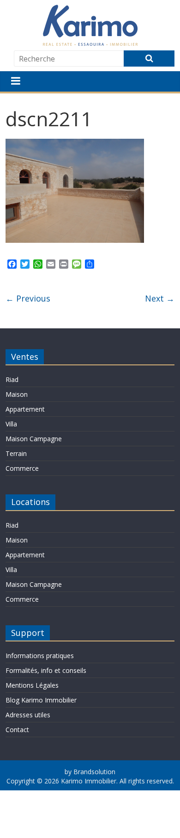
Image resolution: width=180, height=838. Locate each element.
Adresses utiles (28, 714)
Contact (17, 729)
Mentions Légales (32, 685)
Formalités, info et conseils (46, 670)
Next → (159, 298)
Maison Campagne (34, 438)
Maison (17, 394)
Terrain (16, 453)
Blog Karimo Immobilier (41, 700)
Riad (12, 379)
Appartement (25, 409)
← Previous (28, 298)
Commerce (22, 468)
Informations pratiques (40, 655)
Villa (11, 423)
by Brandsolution (90, 771)
